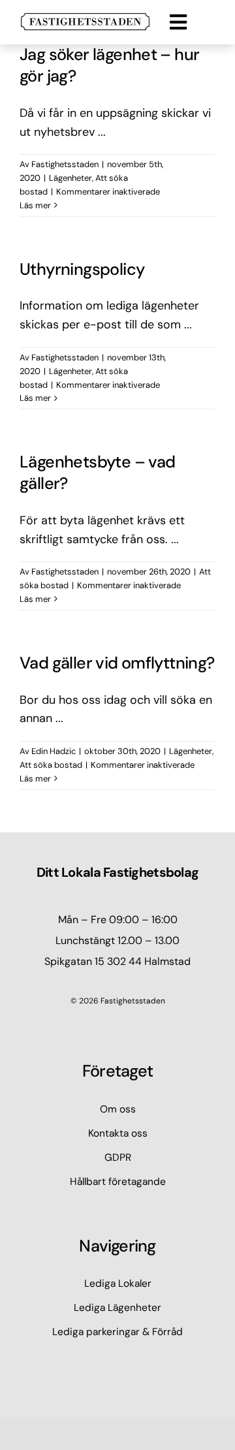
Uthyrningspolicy (82, 269)
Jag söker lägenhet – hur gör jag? (109, 65)
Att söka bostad (51, 764)
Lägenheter (70, 177)
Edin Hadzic (53, 751)
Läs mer (35, 205)
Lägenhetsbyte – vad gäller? (98, 472)
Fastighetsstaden (65, 164)
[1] (85, 19)
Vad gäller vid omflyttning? (117, 663)
